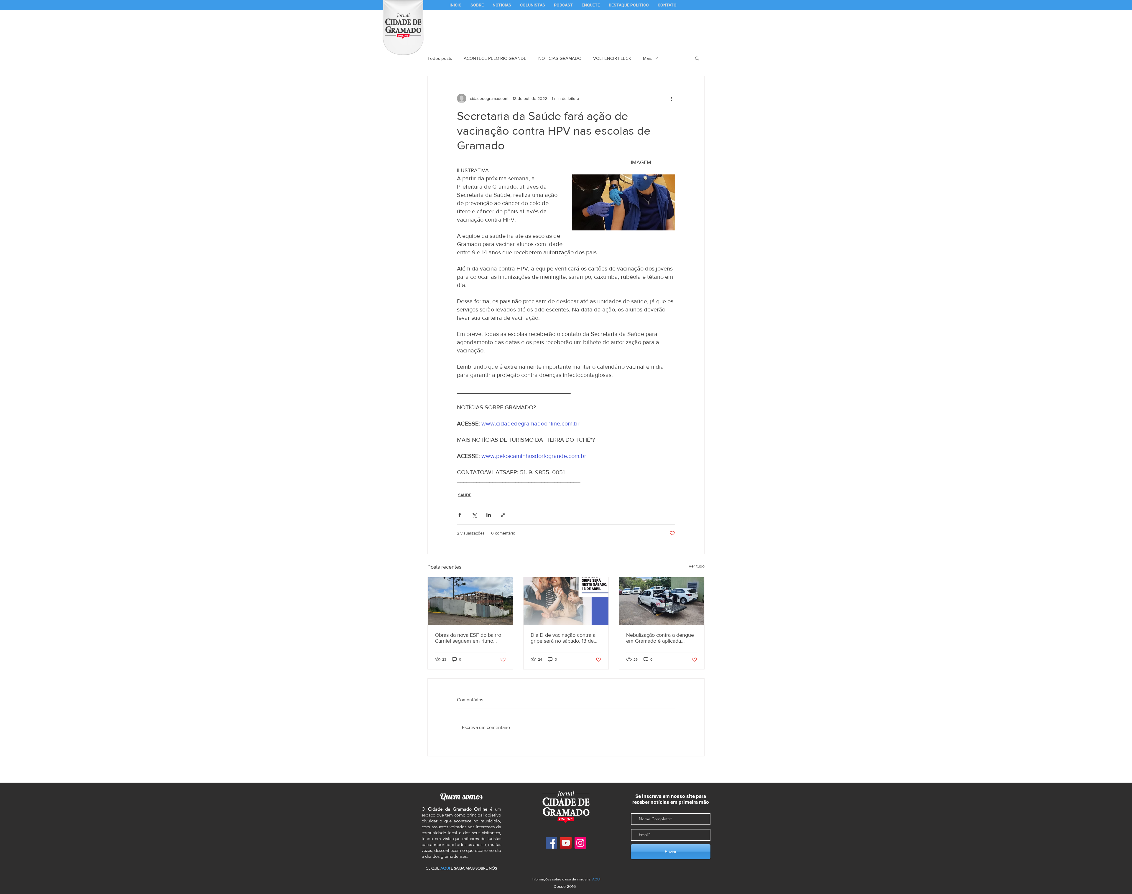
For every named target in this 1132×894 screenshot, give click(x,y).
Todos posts (439, 58)
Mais (647, 58)
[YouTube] (566, 843)
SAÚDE (464, 494)
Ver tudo (697, 566)
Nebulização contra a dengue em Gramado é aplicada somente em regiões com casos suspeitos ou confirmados (660, 638)
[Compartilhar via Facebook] (460, 515)
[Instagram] (580, 843)
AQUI (596, 879)
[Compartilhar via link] (503, 515)
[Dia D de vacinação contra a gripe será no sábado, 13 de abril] (566, 601)
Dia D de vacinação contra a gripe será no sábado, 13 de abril (563, 638)
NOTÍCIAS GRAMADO (559, 58)
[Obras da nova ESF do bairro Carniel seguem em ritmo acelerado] (470, 601)
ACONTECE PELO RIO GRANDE (495, 58)
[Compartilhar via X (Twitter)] (474, 515)
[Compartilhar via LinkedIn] (488, 515)
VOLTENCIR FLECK (612, 58)
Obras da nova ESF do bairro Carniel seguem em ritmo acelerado (468, 638)
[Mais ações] (671, 98)
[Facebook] (551, 843)
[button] (532, 5)
